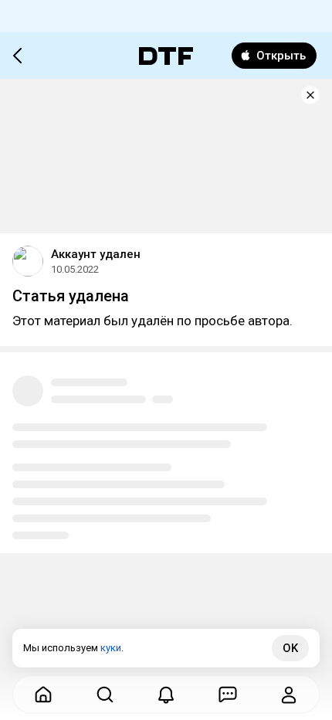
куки (110, 648)
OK (290, 648)
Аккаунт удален (96, 254)
